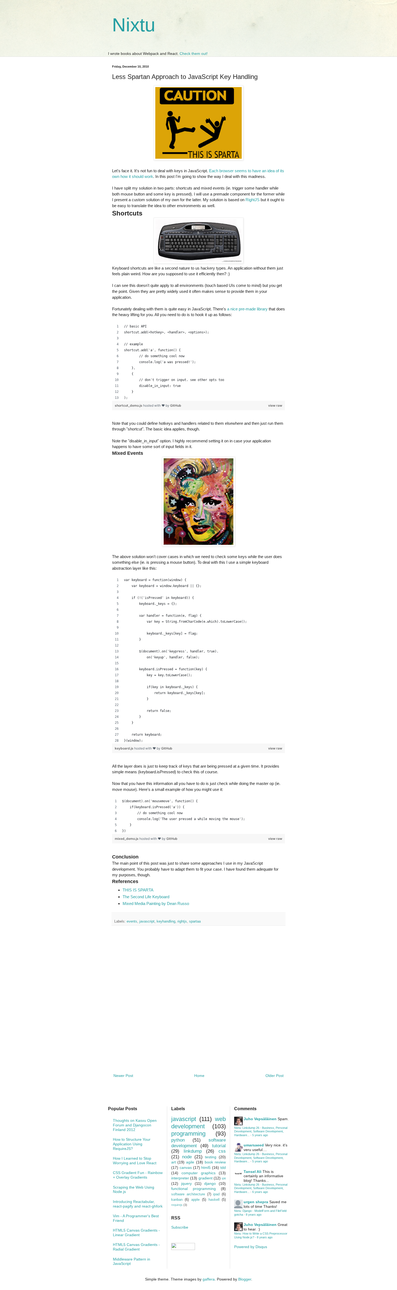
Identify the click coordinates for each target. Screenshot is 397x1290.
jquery (186, 1183)
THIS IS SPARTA (138, 890)
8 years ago (253, 1214)
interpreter (180, 1178)
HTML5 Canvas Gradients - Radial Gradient (136, 1246)
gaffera (209, 1279)
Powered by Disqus (250, 1247)
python (178, 1140)
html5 (206, 1167)
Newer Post (123, 1075)
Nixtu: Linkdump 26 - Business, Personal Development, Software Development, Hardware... (260, 1131)
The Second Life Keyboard (146, 896)
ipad (216, 1194)
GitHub (175, 405)
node (187, 1156)
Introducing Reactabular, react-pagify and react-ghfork (138, 1203)
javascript (146, 921)
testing (210, 1157)
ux (224, 1178)
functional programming (193, 1188)
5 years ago (260, 1135)
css (222, 1151)
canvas (186, 1167)
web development (198, 1123)
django (210, 1183)
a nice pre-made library (247, 309)
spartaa (195, 921)
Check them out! (194, 53)
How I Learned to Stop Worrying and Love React (134, 1160)
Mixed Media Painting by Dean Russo (156, 903)
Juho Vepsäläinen (260, 1119)
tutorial (219, 1145)
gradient (205, 1178)
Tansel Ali (252, 1171)
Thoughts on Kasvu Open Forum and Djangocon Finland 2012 (135, 1125)
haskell (214, 1200)
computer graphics (198, 1173)
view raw (275, 405)
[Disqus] (198, 1000)
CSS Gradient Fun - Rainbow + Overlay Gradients (138, 1174)
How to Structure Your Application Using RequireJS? (131, 1144)
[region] (198, 362)
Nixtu (133, 24)
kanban (177, 1200)
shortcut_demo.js (129, 405)
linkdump (193, 1151)
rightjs (182, 921)
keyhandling (166, 921)
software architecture (188, 1194)
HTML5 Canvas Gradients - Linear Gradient (136, 1232)
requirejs (177, 1204)
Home (199, 1075)
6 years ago (260, 1191)
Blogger (244, 1279)
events (132, 921)
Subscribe (179, 1227)
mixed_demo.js (127, 839)
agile (190, 1162)
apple (195, 1200)
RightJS (252, 199)
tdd (223, 1167)
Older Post (274, 1075)
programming (188, 1133)
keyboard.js (124, 748)
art (173, 1162)
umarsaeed (254, 1145)
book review (215, 1162)
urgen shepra (256, 1202)
